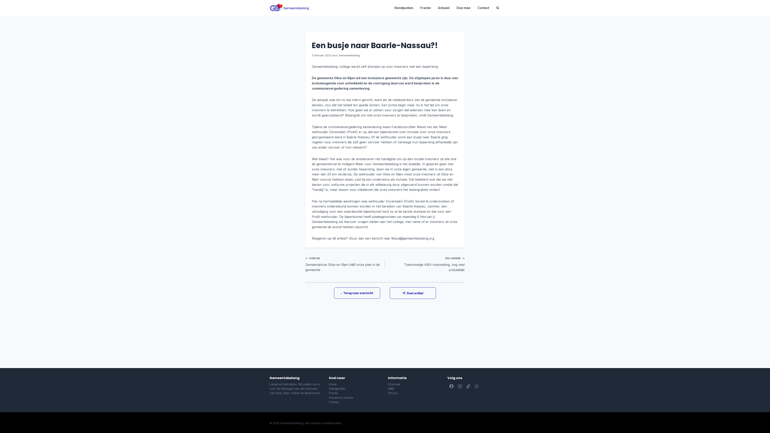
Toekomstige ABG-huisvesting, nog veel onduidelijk (434, 264)
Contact (483, 8)
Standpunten (403, 8)
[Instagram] (460, 386)
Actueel (444, 8)
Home (333, 384)
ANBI (391, 388)
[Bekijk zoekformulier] (497, 8)
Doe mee (463, 8)
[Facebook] (451, 386)
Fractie (425, 8)
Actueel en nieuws (341, 397)
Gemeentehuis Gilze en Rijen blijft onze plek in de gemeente (342, 264)
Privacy (393, 393)
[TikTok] (468, 386)
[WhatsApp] (477, 386)
